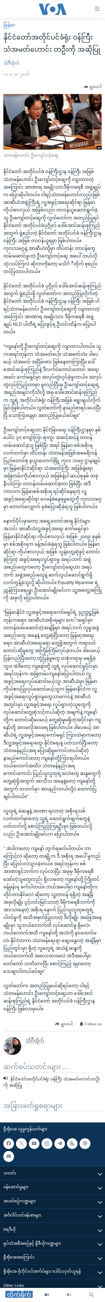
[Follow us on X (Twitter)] (21, 1143)
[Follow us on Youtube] (34, 1143)
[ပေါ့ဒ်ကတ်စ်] (85, 1143)
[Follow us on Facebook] (8, 1143)
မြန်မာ (9, 25)
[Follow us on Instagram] (46, 1143)
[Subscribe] (8, 1156)
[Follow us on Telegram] (59, 1143)
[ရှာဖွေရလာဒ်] (91, 1295)
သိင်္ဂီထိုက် (11, 63)
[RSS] (72, 1143)
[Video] (46, 1295)
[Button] (93, 87)
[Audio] (68, 1295)
